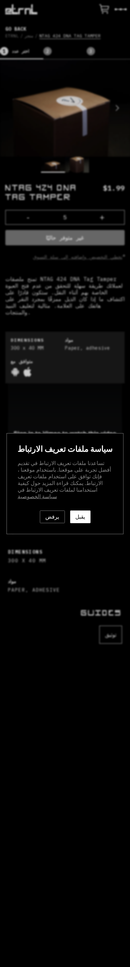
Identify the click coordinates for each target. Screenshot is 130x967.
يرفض (52, 516)
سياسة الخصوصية (37, 496)
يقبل (80, 516)
